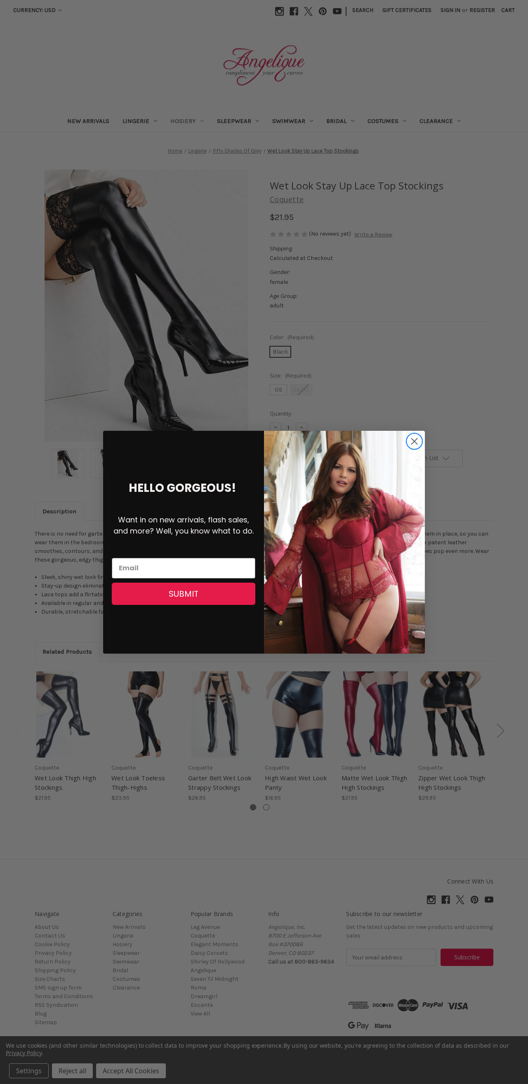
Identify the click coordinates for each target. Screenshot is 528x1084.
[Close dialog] (414, 441)
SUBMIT (183, 594)
